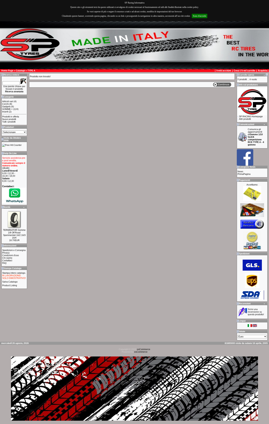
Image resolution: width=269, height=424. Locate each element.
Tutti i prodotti (9, 122)
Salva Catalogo (10, 282)
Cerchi (5, 104)
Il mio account (223, 70)
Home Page (7, 70)
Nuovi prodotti (9, 119)
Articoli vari (7, 101)
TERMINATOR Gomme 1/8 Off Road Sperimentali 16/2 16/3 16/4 (14, 234)
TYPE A (31, 70)
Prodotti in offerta (10, 116)
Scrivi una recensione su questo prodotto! (256, 312)
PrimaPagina (244, 174)
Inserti (5, 111)
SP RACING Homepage (251, 116)
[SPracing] (245, 164)
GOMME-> (7, 109)
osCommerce (143, 349)
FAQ (4, 263)
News (240, 171)
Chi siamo (7, 258)
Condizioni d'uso (10, 255)
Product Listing (9, 285)
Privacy (6, 253)
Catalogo (20, 70)
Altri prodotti (245, 119)
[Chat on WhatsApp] (14, 202)
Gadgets (6, 106)
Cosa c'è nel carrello (244, 70)
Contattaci (7, 260)
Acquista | (263, 70)
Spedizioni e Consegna (14, 250)
